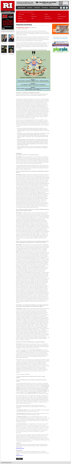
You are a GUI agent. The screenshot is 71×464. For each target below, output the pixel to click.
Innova (10, 462)
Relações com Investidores (22, 20)
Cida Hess (19, 28)
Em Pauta (46, 14)
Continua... (19, 458)
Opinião (32, 18)
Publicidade (37, 7)
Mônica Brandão (24, 28)
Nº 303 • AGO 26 (4, 43)
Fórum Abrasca (47, 16)
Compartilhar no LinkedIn (67, 8)
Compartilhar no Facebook (61, 8)
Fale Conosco (45, 7)
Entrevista (19, 16)
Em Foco (32, 14)
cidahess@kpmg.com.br (20, 448)
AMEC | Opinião (21, 14)
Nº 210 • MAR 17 (8, 11)
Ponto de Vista (60, 18)
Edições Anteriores (54, 7)
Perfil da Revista (21, 7)
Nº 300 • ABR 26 (11, 54)
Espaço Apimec (33, 16)
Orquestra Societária (48, 18)
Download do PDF (6, 31)
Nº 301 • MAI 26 (4, 54)
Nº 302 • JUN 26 (11, 43)
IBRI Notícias (20, 18)
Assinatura (29, 7)
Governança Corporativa (62, 16)
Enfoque (59, 14)
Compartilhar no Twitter (64, 8)
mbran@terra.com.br (19, 455)
